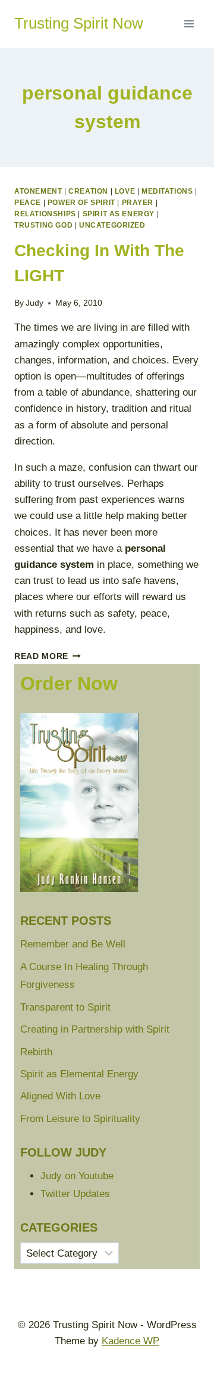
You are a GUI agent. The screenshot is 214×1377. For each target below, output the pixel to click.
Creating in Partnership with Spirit (94, 1029)
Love (125, 191)
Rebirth (36, 1052)
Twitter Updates (75, 1193)
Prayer (138, 202)
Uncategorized (112, 225)
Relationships (45, 214)
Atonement (38, 191)
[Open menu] (189, 23)
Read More (47, 656)
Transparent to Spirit (65, 1007)
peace (27, 202)
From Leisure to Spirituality (80, 1118)
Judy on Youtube (77, 1176)
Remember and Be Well (72, 944)
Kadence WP (130, 1341)
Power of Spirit (81, 202)
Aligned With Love (60, 1096)
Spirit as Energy (119, 214)
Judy (34, 303)
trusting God (43, 225)
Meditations (167, 191)
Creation (88, 191)
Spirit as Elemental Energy (79, 1074)
